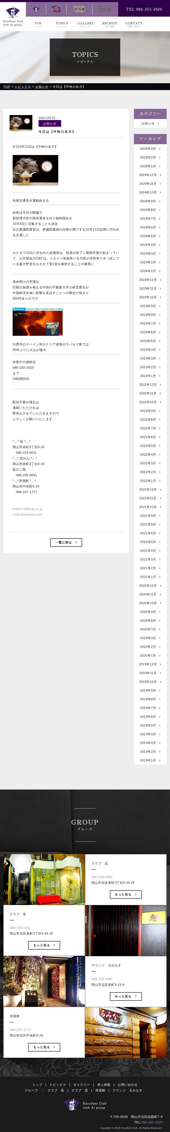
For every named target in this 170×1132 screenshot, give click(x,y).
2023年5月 (148, 341)
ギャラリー (81, 1084)
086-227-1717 (20, 1030)
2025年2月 (148, 157)
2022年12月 (148, 384)
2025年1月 (148, 166)
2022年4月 (148, 454)
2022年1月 (148, 480)
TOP (37, 25)
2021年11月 (148, 498)
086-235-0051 (102, 877)
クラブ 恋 (80, 1090)
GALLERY (86, 25)
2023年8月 (148, 314)
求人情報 (103, 1084)
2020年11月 (148, 594)
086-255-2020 (152, 1122)
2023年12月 (148, 279)
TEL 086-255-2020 (144, 9)
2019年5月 (148, 725)
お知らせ (148, 123)
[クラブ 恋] (56, 9)
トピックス (58, 1084)
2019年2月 (148, 751)
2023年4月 (148, 349)
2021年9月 (148, 515)
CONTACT (134, 25)
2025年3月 (148, 148)
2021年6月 (148, 533)
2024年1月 (148, 271)
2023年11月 (148, 288)
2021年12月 (148, 489)
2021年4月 (148, 550)
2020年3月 (148, 638)
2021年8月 (148, 524)
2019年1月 (148, 760)
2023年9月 (148, 306)
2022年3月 (148, 463)
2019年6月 (148, 716)
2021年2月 (148, 568)
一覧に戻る (63, 542)
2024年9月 (148, 201)
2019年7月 (148, 708)
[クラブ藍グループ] (13, 23)
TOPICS (62, 25)
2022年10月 (148, 402)
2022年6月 (148, 437)
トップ (37, 1084)
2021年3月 (148, 559)
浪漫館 (100, 1090)
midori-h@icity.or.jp (27, 509)
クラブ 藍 (56, 1090)
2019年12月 (148, 664)
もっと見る (41, 945)
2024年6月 (148, 227)
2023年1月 (148, 376)
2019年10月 (148, 681)
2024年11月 (148, 183)
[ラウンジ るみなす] (105, 9)
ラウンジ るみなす (127, 1090)
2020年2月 (148, 646)
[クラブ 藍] (36, 9)
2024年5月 (148, 236)
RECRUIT (110, 25)
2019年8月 (148, 699)
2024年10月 (148, 192)
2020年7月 (148, 629)
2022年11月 (148, 393)
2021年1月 (148, 577)
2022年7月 (148, 428)
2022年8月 (148, 419)
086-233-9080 (102, 979)
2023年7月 (148, 323)
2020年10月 (148, 603)
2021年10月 (148, 507)
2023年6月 (148, 332)
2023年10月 (148, 297)
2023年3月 (148, 358)
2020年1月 (148, 655)
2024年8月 (148, 210)
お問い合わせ (128, 1084)
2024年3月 (148, 253)
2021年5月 (148, 542)
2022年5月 (148, 446)
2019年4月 (148, 734)
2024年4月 (148, 245)
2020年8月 (148, 620)
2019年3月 (148, 743)
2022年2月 (148, 472)
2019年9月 (148, 690)
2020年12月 (148, 585)
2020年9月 (148, 612)
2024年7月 (148, 218)
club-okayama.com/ (28, 514)
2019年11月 (148, 673)
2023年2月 (148, 367)
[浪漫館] (79, 9)
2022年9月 (148, 411)
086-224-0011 (20, 928)
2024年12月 (148, 175)
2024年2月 (148, 262)
